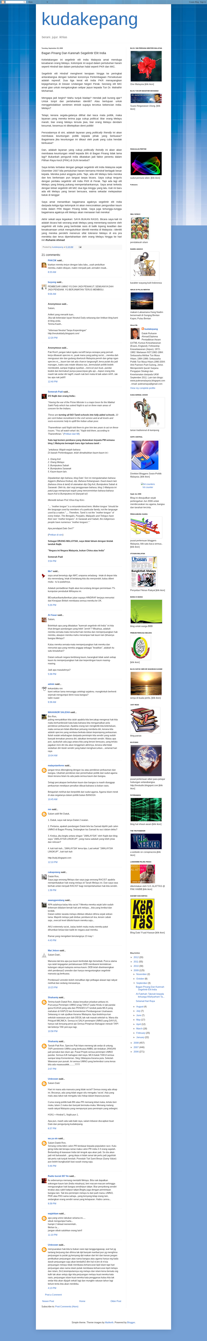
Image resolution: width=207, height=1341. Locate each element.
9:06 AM (52, 294)
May (138, 1020)
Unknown (53, 1079)
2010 (136, 966)
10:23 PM (52, 987)
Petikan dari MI (71, 434)
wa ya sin (53, 1138)
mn (49, 809)
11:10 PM (52, 1235)
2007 (136, 1047)
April (139, 1024)
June (139, 1015)
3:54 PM (52, 561)
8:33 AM (52, 272)
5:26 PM (52, 605)
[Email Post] (80, 247)
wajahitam (53, 1213)
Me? (50, 571)
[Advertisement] (144, 129)
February (141, 1033)
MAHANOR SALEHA (59, 712)
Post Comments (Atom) (66, 1306)
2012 (136, 957)
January (140, 1037)
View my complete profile (142, 388)
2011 (136, 961)
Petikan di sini (56, 535)
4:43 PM (52, 940)
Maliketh (109, 1322)
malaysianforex (56, 765)
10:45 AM (52, 799)
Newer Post (48, 1301)
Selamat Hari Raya (145, 1001)
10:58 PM (52, 1031)
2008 (136, 1043)
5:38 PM (52, 674)
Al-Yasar (52, 615)
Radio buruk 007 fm (58, 1176)
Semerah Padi (55, 392)
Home (82, 1301)
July (138, 1011)
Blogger (131, 1322)
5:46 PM (52, 1166)
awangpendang (56, 900)
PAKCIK (52, 260)
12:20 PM (52, 338)
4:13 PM (52, 1288)
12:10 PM (52, 862)
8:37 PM (52, 1128)
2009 (136, 970)
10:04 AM (52, 755)
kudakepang (90, 19)
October (140, 979)
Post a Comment (53, 1295)
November (141, 974)
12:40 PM (52, 381)
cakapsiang (54, 872)
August (140, 1006)
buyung (52, 282)
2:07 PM (52, 1069)
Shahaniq (53, 997)
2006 (136, 1051)
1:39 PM (52, 890)
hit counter (148, 487)
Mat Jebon (53, 950)
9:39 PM (52, 1203)
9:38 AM (52, 702)
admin (51, 684)
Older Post (116, 1301)
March (139, 1028)
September (142, 983)
